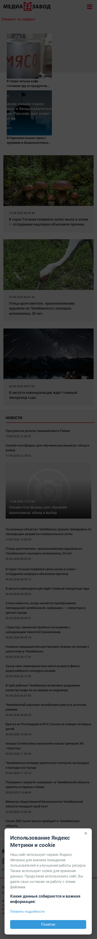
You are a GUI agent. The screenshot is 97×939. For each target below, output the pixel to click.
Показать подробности (27, 911)
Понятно (48, 924)
